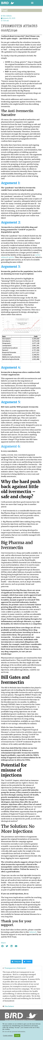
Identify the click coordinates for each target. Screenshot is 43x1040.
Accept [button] (17, 1035)
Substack (32, 932)
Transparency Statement (15, 968)
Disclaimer (9, 1006)
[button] (32, 3)
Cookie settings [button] (8, 1035)
